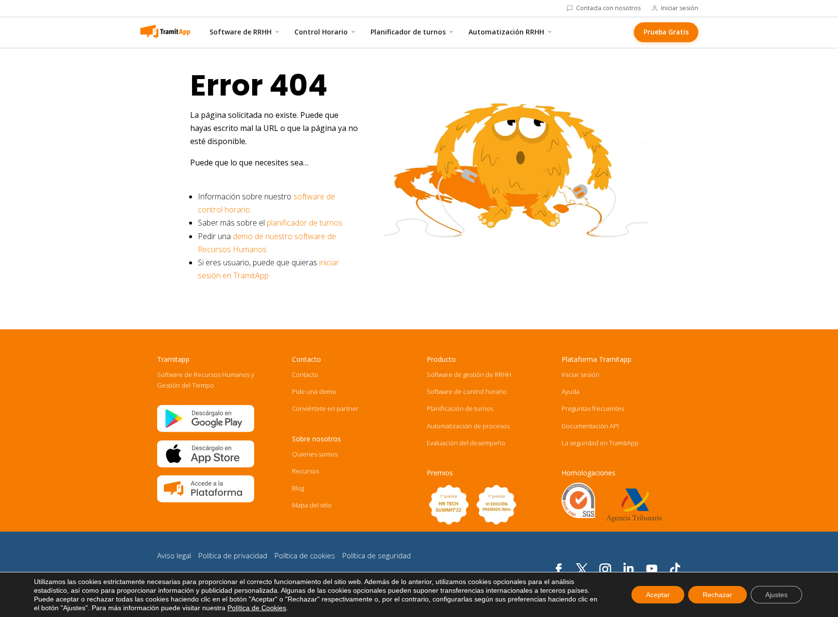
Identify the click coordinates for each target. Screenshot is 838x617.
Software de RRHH (241, 31)
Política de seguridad (376, 555)
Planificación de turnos (460, 408)
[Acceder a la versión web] (205, 500)
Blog (298, 488)
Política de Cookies (256, 608)
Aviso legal (174, 555)
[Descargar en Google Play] (205, 429)
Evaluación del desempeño (466, 442)
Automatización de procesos (468, 426)
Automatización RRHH (506, 31)
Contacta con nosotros (608, 8)
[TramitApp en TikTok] (675, 570)
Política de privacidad (232, 555)
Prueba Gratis (666, 32)
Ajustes (776, 595)
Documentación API (590, 426)
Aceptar (658, 595)
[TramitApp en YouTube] (652, 570)
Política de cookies (304, 555)
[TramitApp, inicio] (165, 32)
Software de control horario (467, 391)
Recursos (305, 471)
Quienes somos (315, 454)
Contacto (305, 374)
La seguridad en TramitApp (600, 442)
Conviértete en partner (325, 408)
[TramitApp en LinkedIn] (628, 570)
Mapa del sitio (312, 505)
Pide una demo (314, 391)
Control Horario (321, 31)
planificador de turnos (304, 222)
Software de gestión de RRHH (469, 374)
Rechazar (717, 595)
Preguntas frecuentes (593, 408)
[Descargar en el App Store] (205, 465)
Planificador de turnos (408, 31)
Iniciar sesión (679, 8)
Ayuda (571, 391)
